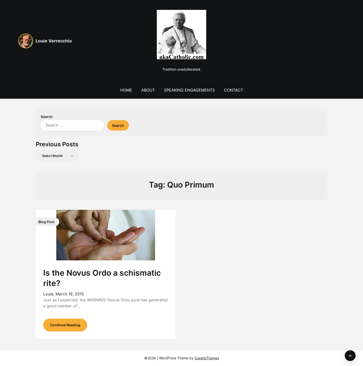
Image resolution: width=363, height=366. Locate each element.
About (148, 90)
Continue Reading (65, 325)
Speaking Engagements (189, 90)
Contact (233, 90)
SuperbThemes (207, 358)
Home (126, 90)
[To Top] (350, 355)
